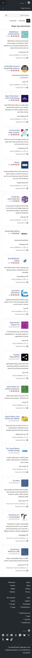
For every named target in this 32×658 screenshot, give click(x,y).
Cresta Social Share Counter (14, 131)
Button (16, 162)
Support (27, 601)
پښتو (24, 631)
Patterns (12, 592)
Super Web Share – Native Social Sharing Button (11, 97)
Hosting (27, 589)
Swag (12, 607)
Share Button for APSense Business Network (12, 388)
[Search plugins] (6, 15)
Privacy (27, 592)
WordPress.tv (25, 607)
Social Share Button (12, 231)
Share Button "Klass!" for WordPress (14, 324)
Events (13, 601)
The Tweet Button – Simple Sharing (12, 449)
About (28, 582)
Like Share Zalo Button (15, 292)
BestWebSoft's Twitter (13, 259)
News (28, 585)
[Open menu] (3, 2)
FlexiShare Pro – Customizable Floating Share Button (13, 516)
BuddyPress (25, 622)
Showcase (11, 582)
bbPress (26, 619)
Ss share (16, 480)
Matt (27, 616)
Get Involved (11, 598)
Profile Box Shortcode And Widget (13, 198)
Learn (28, 598)
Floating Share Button (14, 356)
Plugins (13, 589)
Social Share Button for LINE (13, 550)
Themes (12, 585)
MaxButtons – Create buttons (13, 33)
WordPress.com (24, 613)
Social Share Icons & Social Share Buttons (11, 67)
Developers (26, 604)
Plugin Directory (25, 8)
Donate (11, 604)
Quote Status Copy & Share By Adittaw (12, 417)
